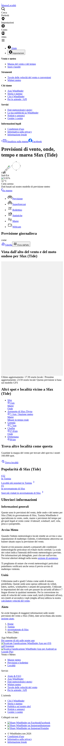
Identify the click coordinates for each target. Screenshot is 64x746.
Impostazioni (18, 53)
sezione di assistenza (48, 558)
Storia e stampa (14, 93)
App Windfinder (15, 91)
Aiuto (14, 48)
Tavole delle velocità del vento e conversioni (29, 77)
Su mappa (7, 190)
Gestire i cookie (15, 118)
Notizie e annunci (16, 115)
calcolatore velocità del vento (15, 600)
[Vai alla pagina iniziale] (1, 2)
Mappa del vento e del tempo (21, 64)
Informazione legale (17, 134)
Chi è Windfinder (15, 96)
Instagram (45, 725)
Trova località (11, 462)
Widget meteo (14, 80)
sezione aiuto (7, 618)
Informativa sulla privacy (19, 131)
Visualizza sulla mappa (17, 141)
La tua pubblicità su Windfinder (22, 112)
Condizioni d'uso (15, 129)
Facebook (37, 141)
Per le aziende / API (17, 99)
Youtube (45, 728)
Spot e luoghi (14, 66)
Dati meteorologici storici (19, 110)
